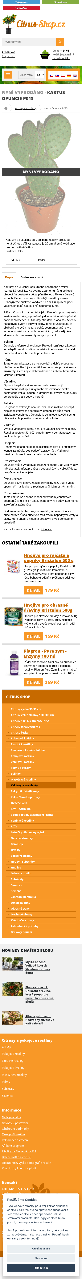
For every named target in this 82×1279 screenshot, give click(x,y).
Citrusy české (19, 732)
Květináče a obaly (22, 920)
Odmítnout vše (41, 1248)
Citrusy (6, 1046)
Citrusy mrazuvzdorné (25, 726)
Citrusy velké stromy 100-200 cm (32, 715)
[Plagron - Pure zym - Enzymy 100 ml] (14, 662)
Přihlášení (8, 52)
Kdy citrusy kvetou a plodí (19, 1168)
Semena (16, 891)
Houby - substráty (23, 861)
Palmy (6, 1081)
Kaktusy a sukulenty (25, 108)
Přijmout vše (41, 1267)
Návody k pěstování (15, 1123)
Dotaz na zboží (31, 277)
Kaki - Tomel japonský (25, 797)
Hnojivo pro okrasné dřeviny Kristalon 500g (48, 607)
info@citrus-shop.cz (15, 1193)
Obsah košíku (61, 58)
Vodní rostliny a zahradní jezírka (32, 814)
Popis (9, 277)
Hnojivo (16, 867)
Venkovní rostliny (22, 762)
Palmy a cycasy (21, 768)
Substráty (17, 879)
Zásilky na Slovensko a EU (19, 1151)
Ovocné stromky (22, 838)
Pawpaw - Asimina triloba (28, 750)
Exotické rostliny (22, 744)
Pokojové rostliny (22, 756)
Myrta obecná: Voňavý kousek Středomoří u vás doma (37, 967)
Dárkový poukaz (21, 932)
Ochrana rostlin (21, 873)
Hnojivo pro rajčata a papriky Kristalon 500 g (49, 557)
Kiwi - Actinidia (21, 809)
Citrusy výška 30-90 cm (26, 709)
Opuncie (46, 529)
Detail (33, 590)
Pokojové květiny (22, 738)
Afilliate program (13, 1145)
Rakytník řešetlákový (25, 791)
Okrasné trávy (20, 908)
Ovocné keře (19, 803)
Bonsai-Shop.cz (7, 108)
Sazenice (16, 885)
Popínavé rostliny (22, 820)
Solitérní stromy (21, 856)
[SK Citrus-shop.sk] (57, 75)
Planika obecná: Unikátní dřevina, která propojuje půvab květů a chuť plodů (39, 994)
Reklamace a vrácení (15, 1140)
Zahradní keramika (23, 897)
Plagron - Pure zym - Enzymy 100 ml (45, 653)
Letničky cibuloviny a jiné (27, 832)
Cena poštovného (13, 1134)
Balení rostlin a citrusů (16, 1157)
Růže (14, 826)
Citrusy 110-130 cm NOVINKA (30, 721)
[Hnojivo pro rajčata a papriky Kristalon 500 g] (14, 566)
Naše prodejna (11, 1117)
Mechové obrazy (21, 914)
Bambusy (17, 844)
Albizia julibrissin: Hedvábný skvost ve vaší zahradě (39, 1019)
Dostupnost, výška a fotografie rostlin (26, 1162)
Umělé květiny (20, 902)
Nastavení (41, 1258)
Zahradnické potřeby (24, 926)
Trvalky (15, 850)
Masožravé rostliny (23, 779)
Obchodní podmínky (15, 1128)
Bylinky (16, 773)
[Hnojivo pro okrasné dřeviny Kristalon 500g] (14, 616)
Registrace (8, 56)
